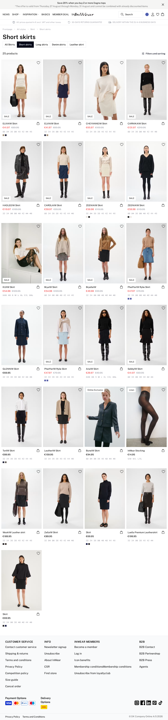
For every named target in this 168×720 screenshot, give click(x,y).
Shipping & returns (16, 653)
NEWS (6, 14)
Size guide (11, 679)
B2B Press (145, 660)
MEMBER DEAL (60, 14)
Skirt (32, 29)
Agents (143, 666)
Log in (78, 653)
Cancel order (13, 686)
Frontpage (7, 29)
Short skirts (45, 29)
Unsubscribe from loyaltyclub (92, 673)
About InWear (52, 660)
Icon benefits (82, 660)
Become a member (85, 647)
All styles (21, 29)
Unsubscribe (52, 653)
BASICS (46, 14)
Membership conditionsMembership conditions (102, 666)
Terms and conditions (18, 660)
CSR (47, 666)
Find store (50, 673)
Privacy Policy (13, 666)
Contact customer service (20, 647)
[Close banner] (162, 4)
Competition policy (16, 673)
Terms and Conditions (33, 716)
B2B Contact (147, 647)
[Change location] (147, 14)
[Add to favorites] (38, 62)
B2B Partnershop (149, 653)
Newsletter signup (55, 647)
